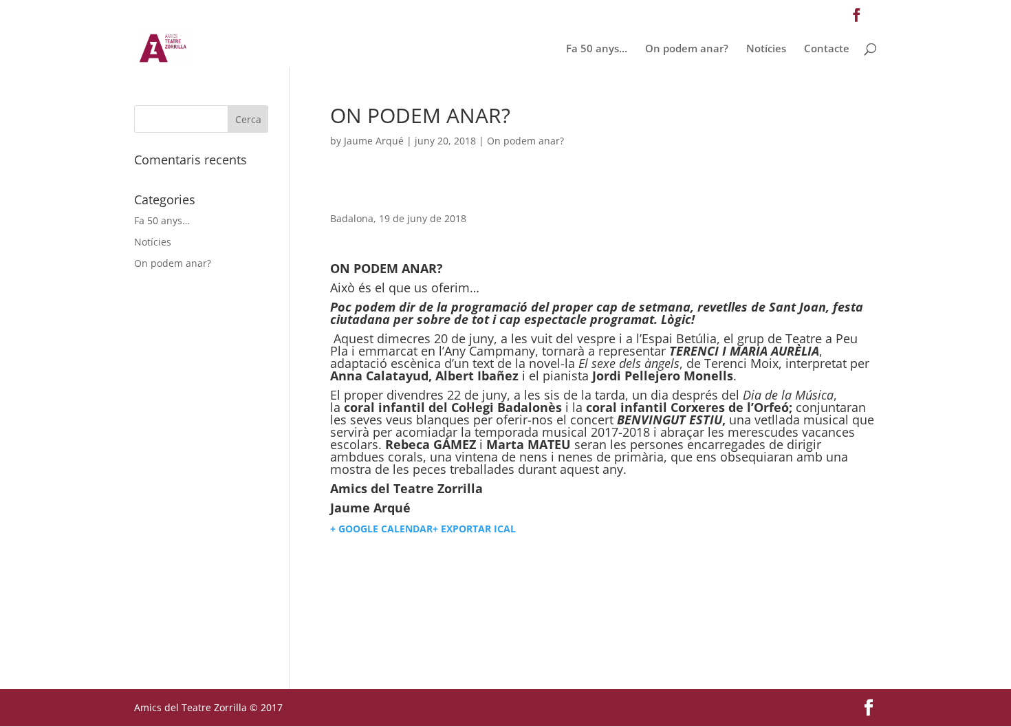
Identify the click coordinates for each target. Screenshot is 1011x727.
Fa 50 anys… (596, 49)
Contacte (826, 49)
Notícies (766, 49)
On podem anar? (686, 49)
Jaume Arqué (374, 140)
